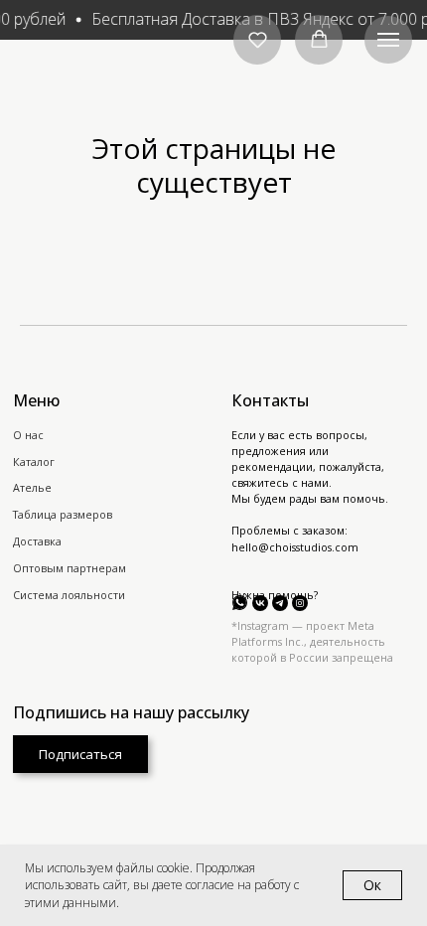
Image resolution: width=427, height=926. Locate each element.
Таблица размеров (62, 515)
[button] (257, 39)
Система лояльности (69, 595)
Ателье (32, 488)
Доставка (37, 541)
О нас (28, 435)
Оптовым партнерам (69, 568)
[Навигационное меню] (388, 40)
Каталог (34, 462)
